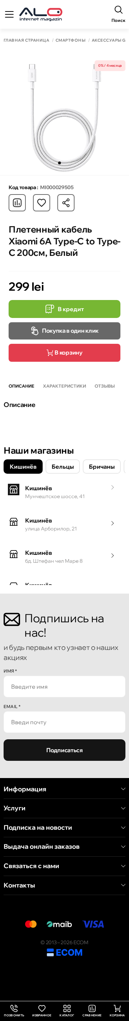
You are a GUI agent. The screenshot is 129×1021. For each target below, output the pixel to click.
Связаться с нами (31, 866)
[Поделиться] (66, 202)
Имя (10, 671)
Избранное (41, 1015)
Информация (25, 789)
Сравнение (91, 1015)
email (12, 706)
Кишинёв (23, 466)
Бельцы (63, 466)
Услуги (14, 808)
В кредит (71, 309)
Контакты (19, 885)
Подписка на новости (38, 828)
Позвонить (14, 1011)
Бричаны (102, 466)
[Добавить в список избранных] (41, 202)
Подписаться (64, 750)
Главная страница (26, 40)
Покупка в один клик (70, 330)
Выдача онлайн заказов (42, 847)
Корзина (117, 1015)
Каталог (66, 1015)
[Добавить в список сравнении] (17, 202)
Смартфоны (70, 40)
